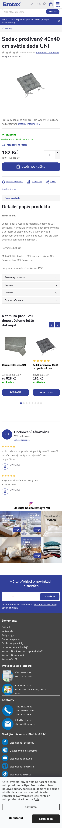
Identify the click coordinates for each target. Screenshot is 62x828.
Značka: (9, 189)
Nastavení (31, 807)
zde (37, 799)
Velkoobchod (8, 631)
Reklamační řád (10, 659)
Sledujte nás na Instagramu (32, 508)
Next (57, 324)
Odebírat (49, 596)
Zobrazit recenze (22, 439)
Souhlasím (46, 819)
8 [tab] (41, 403)
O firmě (6, 627)
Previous (51, 324)
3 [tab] (27, 403)
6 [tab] (35, 403)
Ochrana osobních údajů (15, 647)
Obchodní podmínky (13, 643)
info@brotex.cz (23, 720)
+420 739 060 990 (24, 710)
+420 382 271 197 (24, 706)
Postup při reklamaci (13, 655)
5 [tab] (32, 403)
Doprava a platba (11, 639)
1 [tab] (21, 403)
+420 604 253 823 (24, 714)
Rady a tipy (8, 635)
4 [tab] (29, 403)
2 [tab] (24, 403)
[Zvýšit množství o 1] (57, 153)
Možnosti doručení (17, 144)
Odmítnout (16, 818)
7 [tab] (38, 403)
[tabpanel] (15, 364)
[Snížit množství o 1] (57, 157)
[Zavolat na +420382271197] (39, 4)
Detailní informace (28, 123)
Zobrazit (15, 392)
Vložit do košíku (33, 167)
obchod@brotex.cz (25, 724)
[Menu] (58, 4)
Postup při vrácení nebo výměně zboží (22, 651)
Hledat (53, 11)
